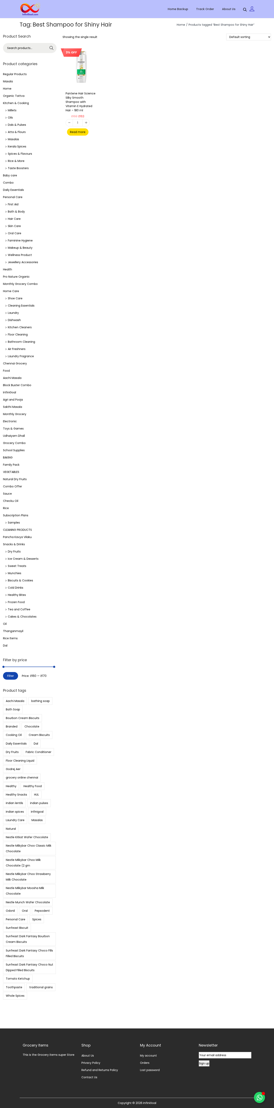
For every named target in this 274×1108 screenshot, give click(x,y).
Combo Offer (12, 486)
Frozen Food (16, 602)
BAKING (8, 457)
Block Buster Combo (17, 385)
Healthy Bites (17, 595)
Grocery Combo (14, 443)
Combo (8, 183)
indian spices (15, 812)
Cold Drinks (15, 588)
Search (52, 48)
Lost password (150, 1070)
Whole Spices (15, 996)
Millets (12, 110)
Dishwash (14, 320)
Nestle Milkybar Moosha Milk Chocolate (25, 891)
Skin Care (14, 226)
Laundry (13, 313)
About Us (87, 1056)
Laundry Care (15, 820)
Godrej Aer (13, 769)
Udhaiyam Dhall (14, 436)
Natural (11, 829)
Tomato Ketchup (18, 979)
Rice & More (16, 161)
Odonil (10, 911)
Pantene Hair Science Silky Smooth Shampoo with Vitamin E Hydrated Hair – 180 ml (80, 101)
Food (6, 371)
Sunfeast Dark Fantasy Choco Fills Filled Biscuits (29, 953)
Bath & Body (16, 212)
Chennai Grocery (15, 363)
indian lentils (14, 803)
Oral (25, 911)
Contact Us (89, 1077)
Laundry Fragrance (21, 356)
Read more (77, 132)
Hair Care (14, 219)
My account (148, 1056)
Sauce (7, 494)
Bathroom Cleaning (21, 342)
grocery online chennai (22, 777)
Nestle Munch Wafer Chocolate (28, 902)
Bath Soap (13, 709)
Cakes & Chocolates (22, 617)
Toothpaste (14, 987)
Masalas (13, 139)
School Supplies (14, 450)
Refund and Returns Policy (99, 1070)
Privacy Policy (90, 1063)
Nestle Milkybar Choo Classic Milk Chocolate (28, 848)
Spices (36, 919)
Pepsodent (42, 911)
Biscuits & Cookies (20, 580)
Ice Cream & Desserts (23, 559)
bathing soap (40, 701)
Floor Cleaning (18, 335)
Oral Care (14, 233)
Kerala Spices (17, 146)
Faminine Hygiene (20, 240)
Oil (5, 624)
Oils (10, 118)
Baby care (10, 175)
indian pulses (39, 803)
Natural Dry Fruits (15, 479)
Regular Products (15, 74)
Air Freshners (16, 349)
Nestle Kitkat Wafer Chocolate (27, 837)
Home (181, 25)
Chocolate (31, 726)
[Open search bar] (245, 8)
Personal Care (12, 197)
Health (7, 269)
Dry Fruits (14, 551)
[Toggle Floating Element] (259, 1097)
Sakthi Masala (12, 407)
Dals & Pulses (17, 125)
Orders (144, 1063)
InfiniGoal (9, 392)
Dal (5, 646)
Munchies (14, 573)
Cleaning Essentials (21, 306)
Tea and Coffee (19, 609)
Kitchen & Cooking (16, 103)
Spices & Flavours (20, 154)
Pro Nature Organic (16, 277)
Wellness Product (20, 255)
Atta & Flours (17, 132)
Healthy (11, 786)
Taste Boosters (18, 168)
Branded (11, 726)
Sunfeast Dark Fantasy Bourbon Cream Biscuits (28, 939)
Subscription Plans (15, 515)
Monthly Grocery (14, 414)
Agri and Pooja (13, 400)
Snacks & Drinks (14, 544)
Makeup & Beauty (20, 248)
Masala (8, 81)
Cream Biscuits (39, 735)
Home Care (11, 291)
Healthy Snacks (16, 795)
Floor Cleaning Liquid (20, 761)
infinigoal (37, 812)
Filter (10, 676)
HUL (36, 795)
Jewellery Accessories (23, 262)
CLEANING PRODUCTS (17, 530)
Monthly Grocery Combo (20, 284)
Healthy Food (32, 786)
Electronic (10, 421)
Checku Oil (10, 501)
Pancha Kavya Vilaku (17, 537)
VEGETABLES (11, 472)
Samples (14, 523)
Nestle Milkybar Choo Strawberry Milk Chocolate (28, 877)
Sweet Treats (17, 566)
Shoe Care (15, 298)
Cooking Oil (14, 735)
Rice (6, 508)
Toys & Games (13, 429)
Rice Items (10, 638)
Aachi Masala (12, 378)
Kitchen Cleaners (20, 327)
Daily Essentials (13, 190)
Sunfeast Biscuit (17, 928)
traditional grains (41, 987)
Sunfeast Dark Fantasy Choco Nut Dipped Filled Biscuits (29, 967)
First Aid (13, 204)
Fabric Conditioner (38, 752)
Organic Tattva (13, 96)
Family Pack (11, 465)
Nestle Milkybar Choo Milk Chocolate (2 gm (23, 863)
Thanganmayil (13, 631)
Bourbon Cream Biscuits (22, 718)
